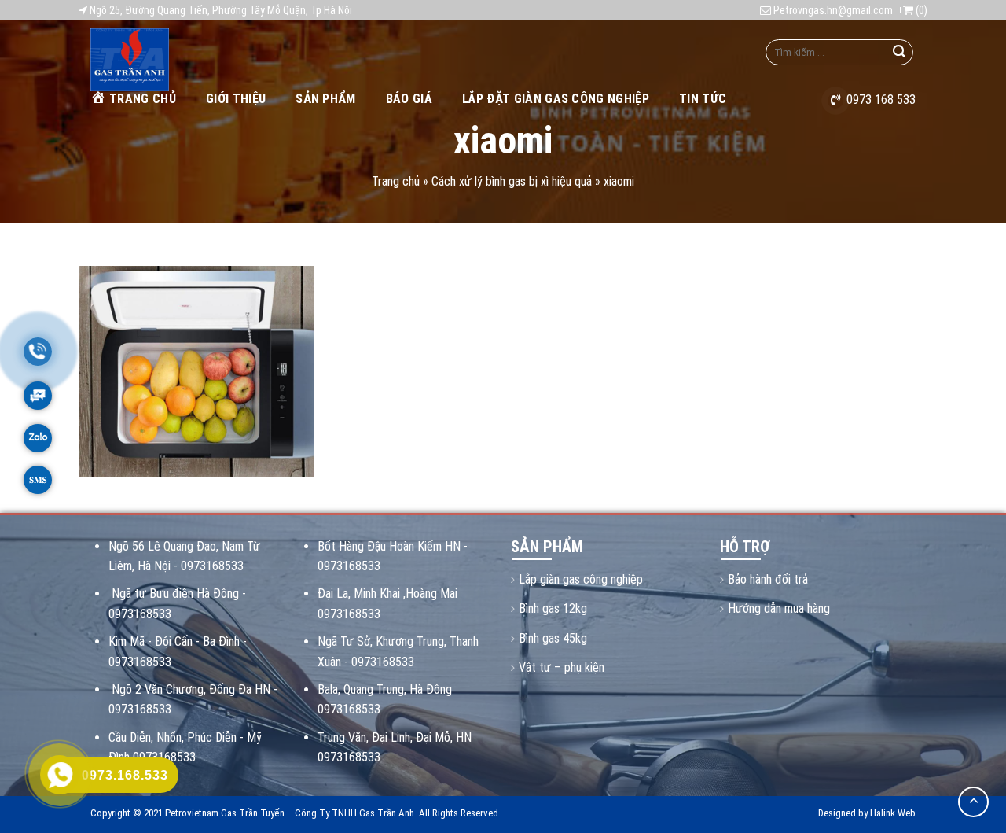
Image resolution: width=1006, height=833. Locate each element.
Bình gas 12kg (553, 608)
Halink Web (893, 813)
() (920, 10)
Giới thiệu (236, 98)
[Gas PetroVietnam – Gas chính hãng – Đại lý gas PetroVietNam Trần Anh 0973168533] (171, 59)
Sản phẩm (326, 98)
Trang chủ (142, 98)
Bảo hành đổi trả (768, 579)
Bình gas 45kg (553, 638)
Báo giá (409, 98)
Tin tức (702, 98)
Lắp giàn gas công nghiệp (581, 579)
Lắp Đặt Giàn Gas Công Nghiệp (555, 98)
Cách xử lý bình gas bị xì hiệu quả (511, 181)
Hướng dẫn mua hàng (779, 608)
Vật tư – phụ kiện (561, 667)
